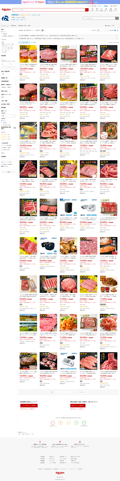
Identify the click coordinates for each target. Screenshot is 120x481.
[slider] (1, 61)
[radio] (1, 31)
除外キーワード (4, 166)
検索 (9, 67)
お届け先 (3, 113)
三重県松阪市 (15, 15)
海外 (6, 111)
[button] (114, 6)
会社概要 (13, 19)
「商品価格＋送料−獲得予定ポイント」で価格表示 (29, 30)
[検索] (87, 9)
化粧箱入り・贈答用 (6, 87)
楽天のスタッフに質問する (78, 405)
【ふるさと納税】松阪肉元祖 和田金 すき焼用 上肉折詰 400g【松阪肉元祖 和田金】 (28, 296)
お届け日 (3, 118)
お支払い (18, 19)
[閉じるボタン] (116, 35)
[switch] (14, 128)
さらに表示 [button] (4, 52)
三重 (3, 74)
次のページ (83, 392)
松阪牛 (2, 97)
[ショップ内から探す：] (117, 18)
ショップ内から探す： (89, 18)
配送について (23, 19)
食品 (19, 434)
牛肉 (32, 434)
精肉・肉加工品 (26, 434)
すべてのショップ (5, 25)
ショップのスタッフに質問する (29, 405)
